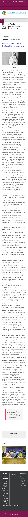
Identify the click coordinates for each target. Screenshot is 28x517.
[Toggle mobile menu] (25, 16)
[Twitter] (13, 478)
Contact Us (23, 485)
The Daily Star (11, 35)
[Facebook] (11, 478)
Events (23, 480)
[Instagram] (14, 480)
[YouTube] (15, 478)
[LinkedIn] (12, 480)
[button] (2, 21)
